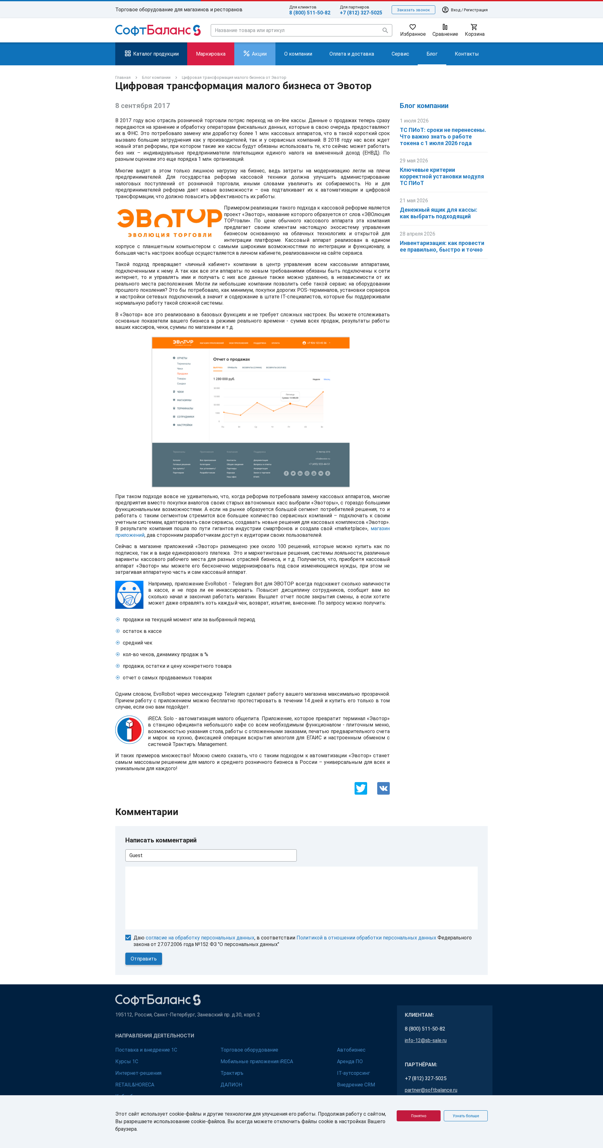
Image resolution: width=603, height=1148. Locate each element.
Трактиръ (231, 1073)
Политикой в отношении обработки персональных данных (366, 938)
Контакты (467, 54)
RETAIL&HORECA (134, 1085)
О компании (298, 54)
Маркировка (210, 54)
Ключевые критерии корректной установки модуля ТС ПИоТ (442, 176)
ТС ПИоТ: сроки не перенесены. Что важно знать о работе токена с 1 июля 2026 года (443, 136)
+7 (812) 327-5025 (361, 13)
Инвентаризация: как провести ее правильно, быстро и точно (442, 246)
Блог (431, 54)
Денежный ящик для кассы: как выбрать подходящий (438, 213)
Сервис (400, 54)
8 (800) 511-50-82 (309, 13)
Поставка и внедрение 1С (146, 1050)
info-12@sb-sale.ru (426, 1040)
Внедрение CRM (356, 1085)
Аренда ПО (350, 1061)
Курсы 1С (126, 1061)
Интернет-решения (138, 1073)
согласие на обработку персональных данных (200, 938)
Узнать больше (466, 1116)
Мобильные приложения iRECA (256, 1061)
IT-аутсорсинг (353, 1073)
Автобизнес (351, 1050)
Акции (259, 54)
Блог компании (424, 106)
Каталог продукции (156, 54)
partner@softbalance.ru (431, 1090)
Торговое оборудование (249, 1050)
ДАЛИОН (231, 1085)
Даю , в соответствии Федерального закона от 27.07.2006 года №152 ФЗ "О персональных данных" (302, 941)
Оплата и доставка (351, 54)
